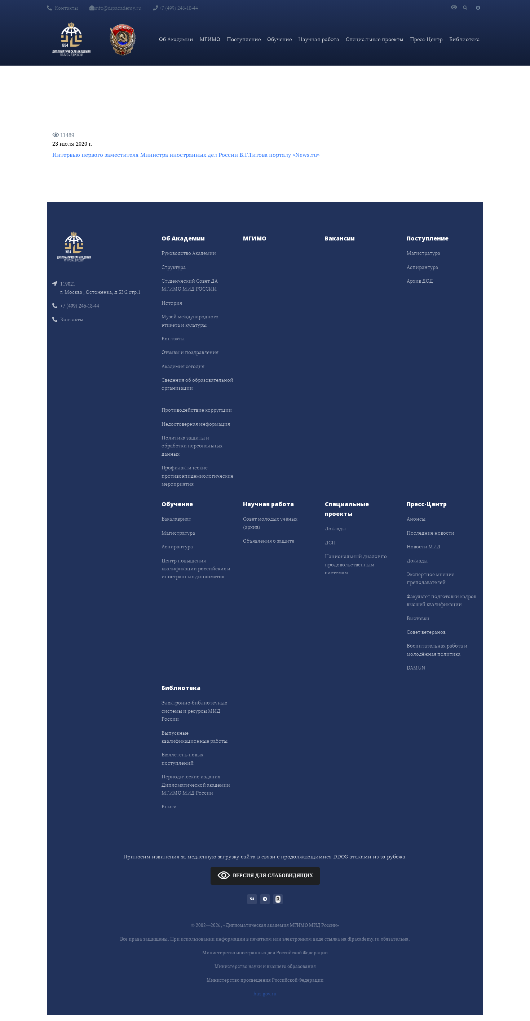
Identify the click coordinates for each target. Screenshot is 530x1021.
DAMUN (416, 667)
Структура (174, 267)
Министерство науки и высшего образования (265, 966)
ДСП (330, 542)
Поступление (244, 39)
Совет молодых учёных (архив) (270, 522)
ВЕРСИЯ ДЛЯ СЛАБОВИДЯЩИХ (273, 875)
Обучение (279, 39)
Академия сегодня (183, 366)
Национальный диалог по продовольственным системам (356, 564)
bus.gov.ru (265, 994)
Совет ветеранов (426, 632)
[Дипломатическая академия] (71, 39)
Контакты (66, 8)
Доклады (335, 528)
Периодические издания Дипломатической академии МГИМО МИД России (196, 784)
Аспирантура (422, 267)
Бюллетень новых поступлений (182, 758)
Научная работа (318, 39)
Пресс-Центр (426, 39)
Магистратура (423, 253)
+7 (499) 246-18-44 (178, 8)
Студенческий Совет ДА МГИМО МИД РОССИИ (190, 284)
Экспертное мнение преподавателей (430, 578)
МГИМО (210, 39)
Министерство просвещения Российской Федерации (265, 980)
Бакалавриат (176, 518)
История (172, 302)
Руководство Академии (189, 253)
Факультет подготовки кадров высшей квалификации (441, 600)
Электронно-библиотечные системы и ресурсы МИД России (194, 710)
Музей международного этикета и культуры (190, 320)
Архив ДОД (420, 280)
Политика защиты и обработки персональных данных (192, 446)
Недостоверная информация (196, 424)
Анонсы (416, 518)
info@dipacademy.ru (117, 8)
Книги (169, 806)
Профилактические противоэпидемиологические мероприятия (197, 475)
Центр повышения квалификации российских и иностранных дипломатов (196, 568)
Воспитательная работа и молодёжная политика (437, 649)
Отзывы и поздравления (190, 352)
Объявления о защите (268, 540)
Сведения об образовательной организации (197, 384)
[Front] (74, 246)
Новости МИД (424, 546)
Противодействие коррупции (197, 410)
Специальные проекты (374, 39)
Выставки (418, 618)
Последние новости (430, 532)
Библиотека (464, 39)
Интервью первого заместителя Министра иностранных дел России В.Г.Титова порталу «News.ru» (186, 155)
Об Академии (176, 39)
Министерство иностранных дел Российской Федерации (265, 953)
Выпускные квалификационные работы (195, 736)
